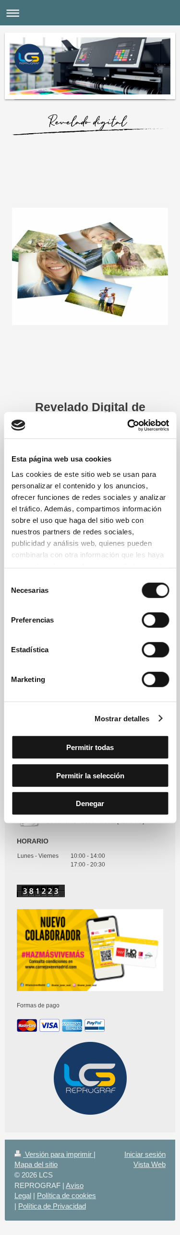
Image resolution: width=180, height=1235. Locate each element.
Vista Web (149, 1164)
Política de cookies (66, 1195)
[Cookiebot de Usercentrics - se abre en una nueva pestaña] (128, 425)
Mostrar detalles (122, 718)
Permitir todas (90, 747)
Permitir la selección (90, 775)
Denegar (90, 803)
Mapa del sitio (36, 1164)
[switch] (155, 620)
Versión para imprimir (58, 1154)
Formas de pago (38, 1005)
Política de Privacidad (52, 1206)
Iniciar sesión (145, 1154)
